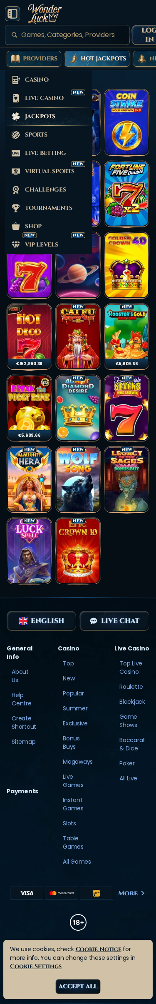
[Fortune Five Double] (126, 194)
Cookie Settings (36, 966)
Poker (127, 763)
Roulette (131, 687)
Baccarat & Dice (132, 744)
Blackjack (132, 702)
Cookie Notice (98, 949)
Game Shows (128, 721)
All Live (128, 778)
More (128, 893)
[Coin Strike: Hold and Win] (126, 123)
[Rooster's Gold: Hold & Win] (126, 337)
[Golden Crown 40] (126, 266)
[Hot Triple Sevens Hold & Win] (126, 408)
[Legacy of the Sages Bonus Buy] (126, 480)
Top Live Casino (130, 667)
